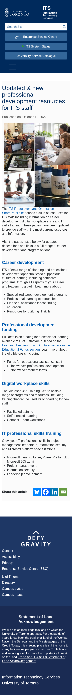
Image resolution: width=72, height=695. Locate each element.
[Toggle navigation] (12, 67)
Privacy (7, 562)
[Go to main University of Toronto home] (20, 12)
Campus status (12, 588)
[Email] (63, 492)
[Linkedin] (54, 492)
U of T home (10, 576)
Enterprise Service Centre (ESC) (25, 568)
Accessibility (11, 556)
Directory (8, 582)
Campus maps (12, 594)
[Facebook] (46, 492)
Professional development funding (29, 327)
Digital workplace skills (26, 383)
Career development (23, 262)
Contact (7, 550)
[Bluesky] (37, 492)
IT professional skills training (32, 433)
